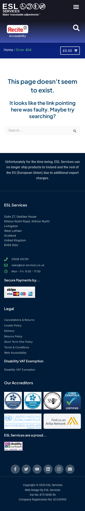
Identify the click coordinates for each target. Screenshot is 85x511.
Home (8, 50)
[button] (76, 6)
